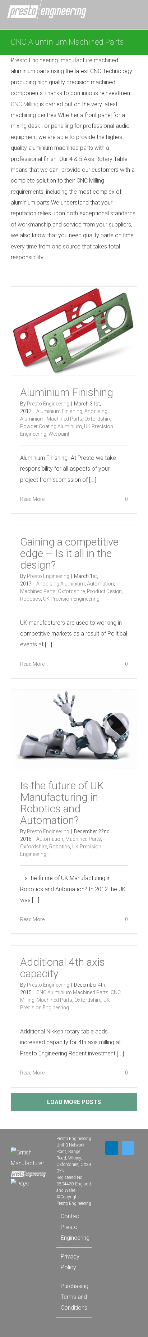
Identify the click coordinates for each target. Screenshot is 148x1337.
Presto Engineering (48, 404)
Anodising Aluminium (60, 584)
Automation (100, 584)
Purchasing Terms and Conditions (74, 1297)
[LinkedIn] (111, 1148)
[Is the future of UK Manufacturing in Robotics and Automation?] (74, 729)
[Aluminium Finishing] (74, 331)
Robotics (30, 599)
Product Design (104, 591)
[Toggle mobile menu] (137, 12)
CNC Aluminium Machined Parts (72, 992)
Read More (32, 499)
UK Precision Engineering (71, 599)
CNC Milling (24, 104)
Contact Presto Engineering (74, 1227)
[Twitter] (128, 1148)
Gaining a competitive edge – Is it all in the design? (69, 553)
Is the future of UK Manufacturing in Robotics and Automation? (62, 802)
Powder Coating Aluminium (51, 426)
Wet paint (58, 434)
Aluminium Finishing (66, 392)
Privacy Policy (70, 1262)
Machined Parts (64, 419)
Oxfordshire (97, 419)
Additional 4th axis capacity (62, 968)
